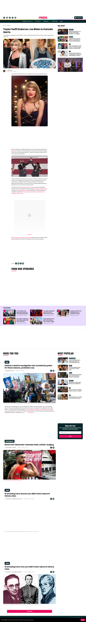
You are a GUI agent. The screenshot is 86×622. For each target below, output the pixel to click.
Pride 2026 (55, 21)
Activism (8, 25)
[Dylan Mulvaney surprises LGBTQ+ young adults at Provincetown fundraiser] (63, 39)
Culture (37, 21)
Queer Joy (71, 36)
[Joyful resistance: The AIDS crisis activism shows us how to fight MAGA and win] (36, 320)
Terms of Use (31, 619)
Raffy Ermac (10, 70)
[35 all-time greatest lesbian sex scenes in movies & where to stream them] (63, 375)
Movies (71, 365)
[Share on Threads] (21, 263)
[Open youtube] (15, 18)
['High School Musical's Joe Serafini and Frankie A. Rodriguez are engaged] (63, 31)
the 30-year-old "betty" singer (27, 187)
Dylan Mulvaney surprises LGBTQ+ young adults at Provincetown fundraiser (75, 40)
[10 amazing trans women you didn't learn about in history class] (29, 516)
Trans (7, 490)
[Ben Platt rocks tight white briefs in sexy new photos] (63, 382)
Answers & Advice (27, 21)
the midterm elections (21, 190)
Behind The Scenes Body (13, 480)
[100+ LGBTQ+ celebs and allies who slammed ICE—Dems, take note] (9, 320)
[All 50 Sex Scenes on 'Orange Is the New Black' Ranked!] (63, 396)
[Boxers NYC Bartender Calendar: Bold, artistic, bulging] (29, 464)
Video (61, 21)
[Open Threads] (10, 18)
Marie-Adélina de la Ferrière (17, 498)
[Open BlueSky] (7, 18)
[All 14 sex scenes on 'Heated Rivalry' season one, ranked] (63, 389)
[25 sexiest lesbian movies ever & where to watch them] (63, 367)
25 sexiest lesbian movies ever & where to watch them (74, 368)
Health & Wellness (72, 358)
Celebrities (71, 29)
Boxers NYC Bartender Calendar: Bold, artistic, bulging (29, 444)
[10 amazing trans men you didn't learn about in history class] (29, 589)
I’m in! (70, 436)
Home (4, 25)
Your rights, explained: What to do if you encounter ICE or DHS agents (49, 313)
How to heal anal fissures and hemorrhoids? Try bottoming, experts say (74, 361)
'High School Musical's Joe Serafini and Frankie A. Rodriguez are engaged (75, 32)
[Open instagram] (13, 18)
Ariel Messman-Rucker (10, 370)
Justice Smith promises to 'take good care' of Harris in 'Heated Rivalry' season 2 (75, 54)
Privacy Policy (23, 619)
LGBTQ (15, 150)
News (7, 362)
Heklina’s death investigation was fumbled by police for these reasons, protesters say (28, 366)
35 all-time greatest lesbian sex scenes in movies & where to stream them (75, 376)
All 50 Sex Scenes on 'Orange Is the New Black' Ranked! (75, 397)
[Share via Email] (18, 263)
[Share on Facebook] (16, 263)
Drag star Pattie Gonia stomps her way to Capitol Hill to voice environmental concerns (76, 313)
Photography (10, 441)
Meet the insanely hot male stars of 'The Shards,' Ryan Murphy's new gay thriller (75, 47)
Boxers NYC (20, 480)
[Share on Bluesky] (23, 263)
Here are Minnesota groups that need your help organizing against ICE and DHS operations (22, 313)
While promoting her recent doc (21, 237)
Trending (45, 21)
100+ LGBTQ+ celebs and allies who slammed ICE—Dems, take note (22, 320)
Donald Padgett (8, 447)
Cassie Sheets (8, 498)
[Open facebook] (4, 18)
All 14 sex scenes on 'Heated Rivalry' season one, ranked (75, 390)
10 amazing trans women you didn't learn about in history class (27, 494)
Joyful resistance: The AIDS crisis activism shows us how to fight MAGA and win (48, 321)
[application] (70, 65)
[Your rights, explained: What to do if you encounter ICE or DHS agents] (36, 313)
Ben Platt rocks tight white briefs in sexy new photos (75, 383)
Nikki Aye (14, 447)
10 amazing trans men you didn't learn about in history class (29, 568)
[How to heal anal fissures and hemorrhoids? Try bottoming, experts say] (63, 360)
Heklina (44, 406)
